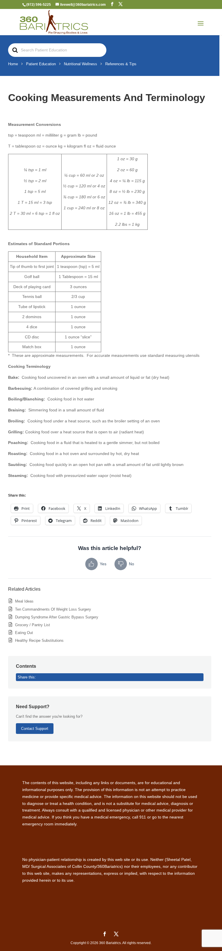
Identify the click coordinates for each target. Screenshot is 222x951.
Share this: (27, 677)
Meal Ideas (24, 601)
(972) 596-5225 (38, 5)
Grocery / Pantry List (32, 625)
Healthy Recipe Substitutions (39, 640)
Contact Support (34, 728)
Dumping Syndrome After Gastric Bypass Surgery (56, 617)
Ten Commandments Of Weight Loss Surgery (53, 609)
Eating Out (24, 633)
